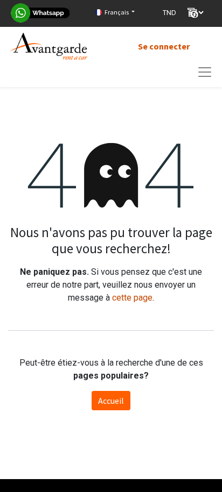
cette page (132, 298)
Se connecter (164, 46)
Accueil (111, 400)
